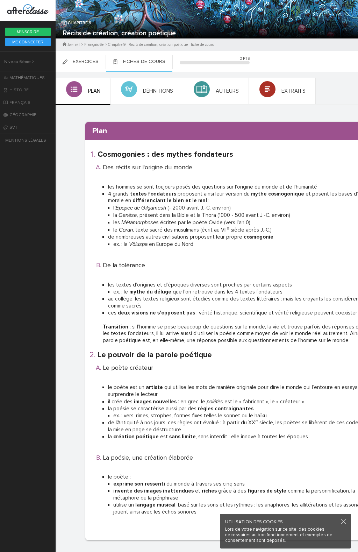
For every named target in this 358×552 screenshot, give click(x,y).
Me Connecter (27, 42)
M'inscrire (28, 32)
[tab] (83, 91)
